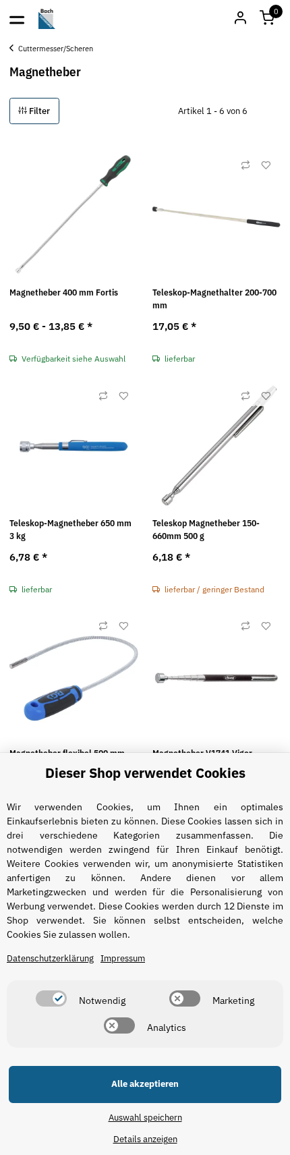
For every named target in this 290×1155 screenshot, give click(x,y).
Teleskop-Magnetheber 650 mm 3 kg (70, 529)
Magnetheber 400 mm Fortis (63, 292)
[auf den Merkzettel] (266, 165)
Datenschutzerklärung (50, 958)
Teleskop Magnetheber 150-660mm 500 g (206, 529)
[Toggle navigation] (16, 18)
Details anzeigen (145, 1139)
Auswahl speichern (145, 1117)
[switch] (51, 998)
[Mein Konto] (240, 19)
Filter (38, 111)
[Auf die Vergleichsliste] (245, 165)
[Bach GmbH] (47, 18)
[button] (267, 19)
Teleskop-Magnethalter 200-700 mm (214, 299)
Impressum (122, 958)
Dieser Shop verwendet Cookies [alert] (145, 773)
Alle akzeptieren (145, 1084)
